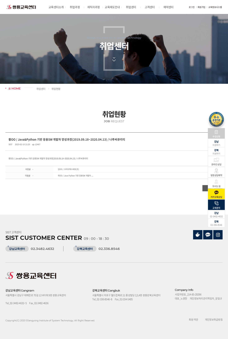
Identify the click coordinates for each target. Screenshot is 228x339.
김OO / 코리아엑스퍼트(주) (68, 169)
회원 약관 (193, 319)
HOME (16, 88)
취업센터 (131, 7)
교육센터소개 (56, 7)
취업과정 (75, 7)
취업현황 (55, 89)
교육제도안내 (112, 7)
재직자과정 (93, 7)
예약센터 (168, 7)
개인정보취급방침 (214, 319)
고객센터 (150, 7)
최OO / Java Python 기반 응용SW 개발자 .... (75, 175)
